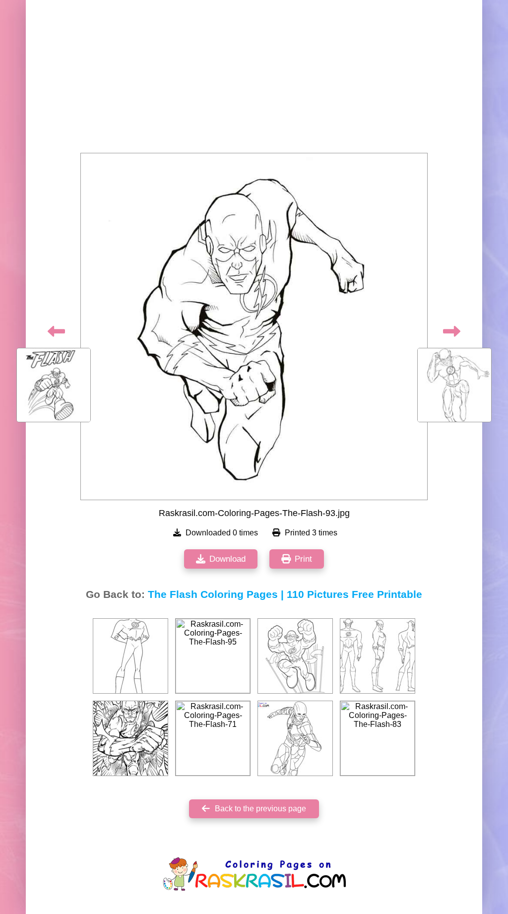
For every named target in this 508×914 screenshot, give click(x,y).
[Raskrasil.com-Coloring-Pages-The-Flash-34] (377, 656)
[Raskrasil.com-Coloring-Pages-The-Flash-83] (377, 738)
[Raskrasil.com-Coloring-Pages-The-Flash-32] (130, 738)
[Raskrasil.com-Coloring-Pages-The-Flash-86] (130, 656)
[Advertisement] (254, 79)
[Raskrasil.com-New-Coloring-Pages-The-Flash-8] (295, 738)
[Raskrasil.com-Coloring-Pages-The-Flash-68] (295, 656)
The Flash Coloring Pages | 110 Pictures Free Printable (285, 594)
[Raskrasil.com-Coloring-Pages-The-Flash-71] (213, 738)
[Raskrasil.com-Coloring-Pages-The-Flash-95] (213, 656)
